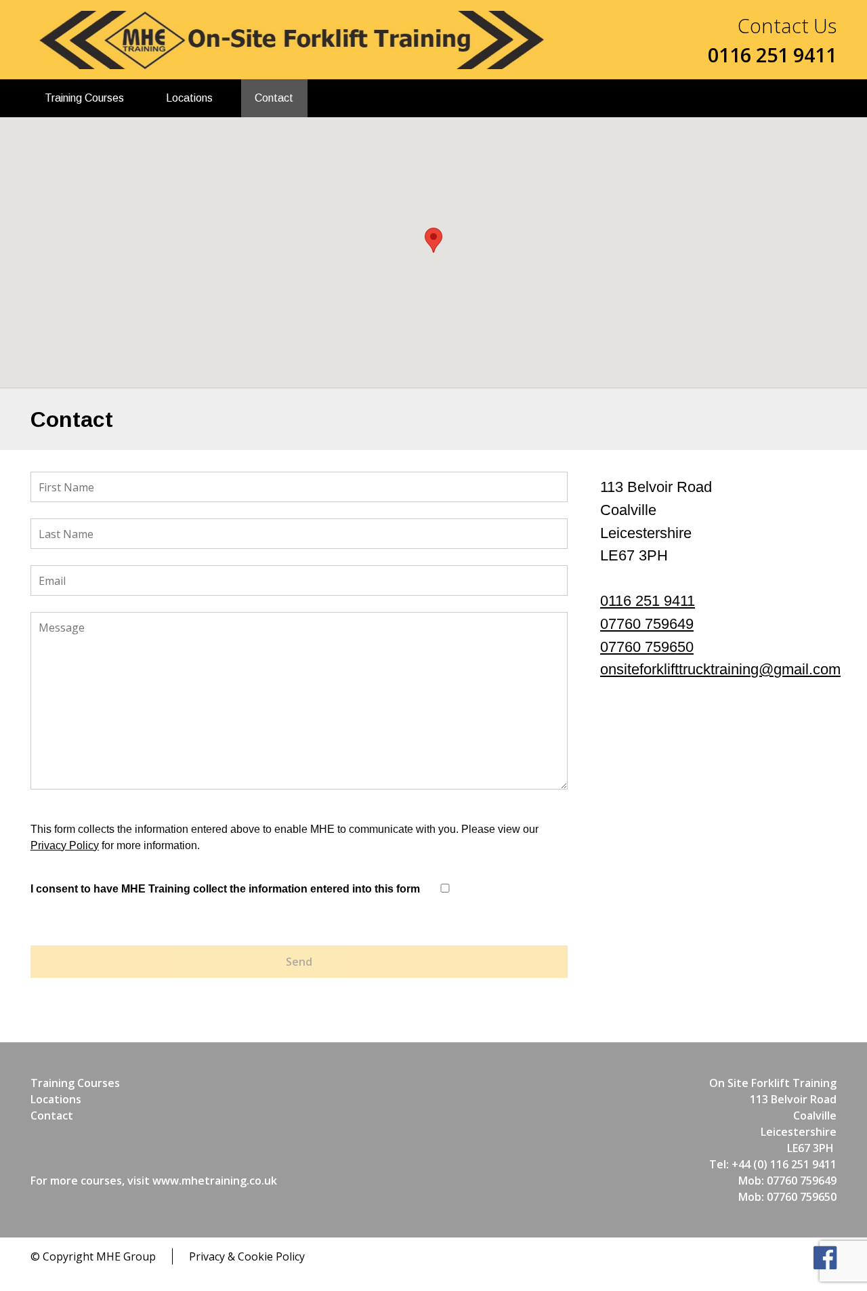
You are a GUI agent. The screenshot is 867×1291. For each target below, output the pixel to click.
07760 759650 (647, 646)
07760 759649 (647, 623)
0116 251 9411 (647, 600)
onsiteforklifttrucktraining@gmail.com (720, 669)
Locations (189, 98)
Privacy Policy (64, 845)
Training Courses (84, 98)
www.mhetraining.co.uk (214, 1180)
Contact (274, 98)
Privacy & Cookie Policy (247, 1256)
